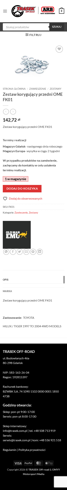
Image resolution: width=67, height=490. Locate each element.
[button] (5, 11)
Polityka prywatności (31, 449)
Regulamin (9, 449)
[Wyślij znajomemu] (26, 252)
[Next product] (6, 112)
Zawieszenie (37, 88)
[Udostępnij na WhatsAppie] (6, 252)
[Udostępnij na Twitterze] (20, 252)
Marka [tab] (7, 291)
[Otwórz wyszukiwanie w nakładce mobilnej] (33, 27)
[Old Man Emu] (17, 235)
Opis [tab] (5, 279)
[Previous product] (13, 112)
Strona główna (14, 88)
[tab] (33, 285)
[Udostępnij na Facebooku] (13, 252)
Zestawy (55, 88)
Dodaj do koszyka (22, 188)
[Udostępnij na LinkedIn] (40, 252)
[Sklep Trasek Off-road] (33, 11)
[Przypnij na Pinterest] (33, 252)
